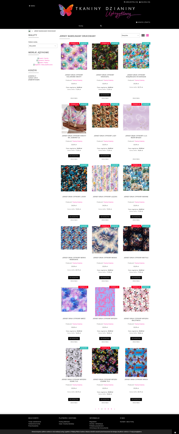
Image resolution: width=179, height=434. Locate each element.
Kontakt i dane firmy (127, 422)
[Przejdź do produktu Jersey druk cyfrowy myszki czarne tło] (105, 362)
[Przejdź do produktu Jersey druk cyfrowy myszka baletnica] (136, 301)
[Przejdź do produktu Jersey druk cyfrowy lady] (105, 118)
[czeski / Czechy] (42, 58)
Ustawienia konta (34, 424)
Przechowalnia (33, 426)
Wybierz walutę (32, 42)
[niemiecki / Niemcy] (42, 60)
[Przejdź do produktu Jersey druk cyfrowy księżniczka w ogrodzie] (136, 57)
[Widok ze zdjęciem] (143, 35)
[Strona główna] (99, 12)
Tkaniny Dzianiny (77, 80)
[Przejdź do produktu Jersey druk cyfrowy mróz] (74, 301)
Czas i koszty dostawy (66, 424)
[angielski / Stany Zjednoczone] (43, 64)
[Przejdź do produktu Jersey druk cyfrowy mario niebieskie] (74, 240)
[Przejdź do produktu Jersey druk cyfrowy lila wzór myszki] (136, 118)
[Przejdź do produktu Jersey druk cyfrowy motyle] (136, 240)
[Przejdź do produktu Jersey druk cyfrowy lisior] (74, 179)
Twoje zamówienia (34, 422)
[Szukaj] (101, 26)
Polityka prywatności (97, 426)
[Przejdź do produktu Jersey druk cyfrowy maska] (105, 240)
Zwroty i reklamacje (96, 424)
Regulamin (93, 422)
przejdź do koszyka (33, 79)
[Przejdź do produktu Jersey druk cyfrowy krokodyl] (105, 57)
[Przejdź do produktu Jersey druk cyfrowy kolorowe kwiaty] (74, 57)
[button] (74, 98)
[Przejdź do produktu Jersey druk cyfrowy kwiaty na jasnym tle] (74, 118)
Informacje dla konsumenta (99, 428)
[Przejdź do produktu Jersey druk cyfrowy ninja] (136, 362)
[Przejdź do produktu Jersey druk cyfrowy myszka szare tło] (74, 362)
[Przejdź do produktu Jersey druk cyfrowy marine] (136, 179)
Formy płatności (64, 422)
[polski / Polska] (43, 62)
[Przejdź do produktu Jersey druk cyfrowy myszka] (105, 301)
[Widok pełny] (147, 35)
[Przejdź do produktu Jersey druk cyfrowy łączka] (105, 179)
